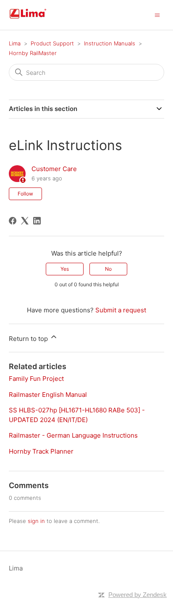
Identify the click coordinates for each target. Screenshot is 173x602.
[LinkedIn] (37, 220)
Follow (25, 193)
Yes (64, 269)
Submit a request (120, 310)
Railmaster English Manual (48, 395)
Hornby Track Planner (41, 451)
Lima (15, 43)
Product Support (52, 43)
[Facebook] (12, 220)
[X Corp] (25, 220)
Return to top (29, 339)
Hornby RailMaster (33, 53)
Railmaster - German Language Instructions (73, 435)
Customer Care (54, 169)
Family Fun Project (36, 379)
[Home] (38, 19)
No (108, 269)
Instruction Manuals (109, 43)
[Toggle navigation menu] (157, 14)
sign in (36, 521)
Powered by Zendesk (137, 594)
